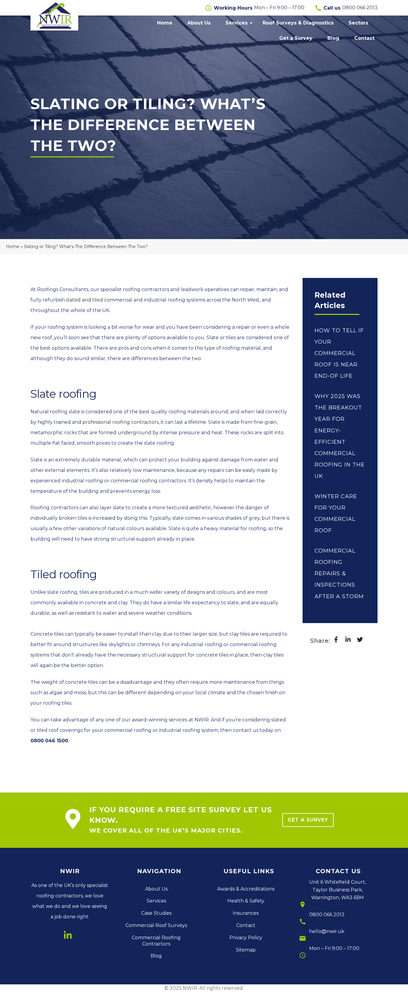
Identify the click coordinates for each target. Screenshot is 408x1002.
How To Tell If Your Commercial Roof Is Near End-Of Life (339, 353)
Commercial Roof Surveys (156, 925)
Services (237, 23)
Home (164, 23)
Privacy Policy (245, 937)
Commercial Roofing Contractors (156, 941)
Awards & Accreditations (245, 889)
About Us (199, 23)
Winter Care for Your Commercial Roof (336, 513)
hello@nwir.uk (326, 931)
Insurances (246, 913)
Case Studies (156, 913)
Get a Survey (295, 38)
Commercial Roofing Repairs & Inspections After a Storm (339, 573)
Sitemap (246, 950)
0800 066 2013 (326, 914)
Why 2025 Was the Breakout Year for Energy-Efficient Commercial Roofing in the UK (340, 436)
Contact (364, 38)
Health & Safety (245, 901)
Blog (333, 38)
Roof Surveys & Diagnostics (298, 23)
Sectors (358, 23)
